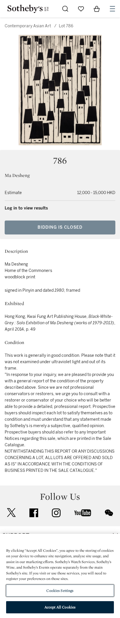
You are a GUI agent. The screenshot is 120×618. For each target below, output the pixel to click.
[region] (60, 576)
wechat (109, 513)
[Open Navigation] (112, 8)
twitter (11, 512)
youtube (82, 512)
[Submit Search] (65, 9)
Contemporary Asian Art (28, 26)
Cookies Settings (59, 590)
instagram (56, 512)
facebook (33, 512)
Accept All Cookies (60, 607)
